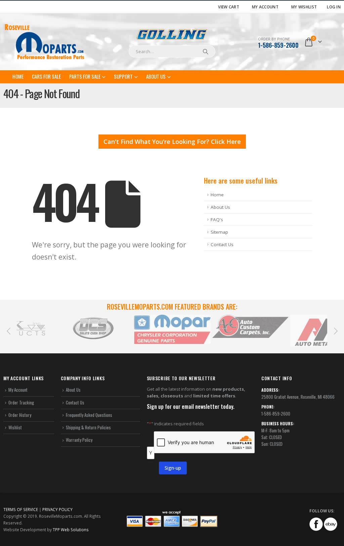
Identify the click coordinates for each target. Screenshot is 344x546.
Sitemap (219, 232)
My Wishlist (304, 6)
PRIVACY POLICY (57, 509)
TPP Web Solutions (71, 529)
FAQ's (217, 220)
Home (18, 76)
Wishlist (15, 427)
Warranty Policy (79, 439)
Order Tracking (21, 402)
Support (123, 76)
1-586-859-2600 (278, 45)
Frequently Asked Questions (89, 415)
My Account (265, 6)
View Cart (228, 6)
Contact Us (222, 244)
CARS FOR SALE (46, 76)
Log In (334, 6)
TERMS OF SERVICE (20, 509)
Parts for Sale (84, 76)
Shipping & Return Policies (88, 427)
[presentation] (8, 330)
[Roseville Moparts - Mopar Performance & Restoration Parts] (44, 42)
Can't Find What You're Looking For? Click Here (172, 142)
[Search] (205, 51)
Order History (19, 415)
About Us (156, 76)
